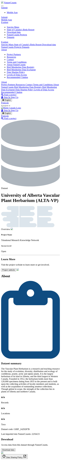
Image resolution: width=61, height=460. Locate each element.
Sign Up (14, 97)
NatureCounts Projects (17, 35)
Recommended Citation (17, 77)
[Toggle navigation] (2, 5)
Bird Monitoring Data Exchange (21, 69)
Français (5, 103)
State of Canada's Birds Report (20, 29)
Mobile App (12, 12)
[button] (4, 7)
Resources (11, 57)
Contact (10, 59)
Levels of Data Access (17, 75)
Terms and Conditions (17, 62)
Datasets (10, 37)
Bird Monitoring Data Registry (20, 67)
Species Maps (13, 27)
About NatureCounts (16, 64)
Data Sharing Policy (16, 72)
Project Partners (14, 54)
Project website (8, 270)
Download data (14, 32)
